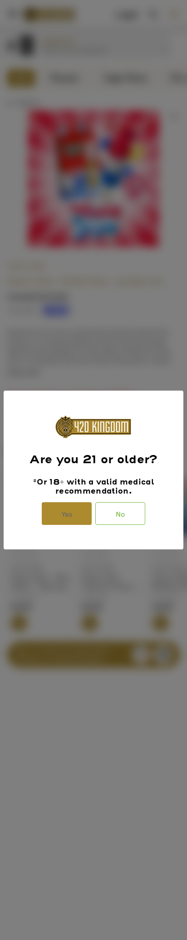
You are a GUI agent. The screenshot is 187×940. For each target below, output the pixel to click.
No (120, 514)
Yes (66, 514)
